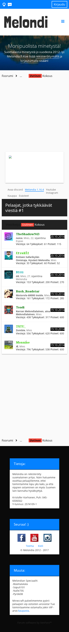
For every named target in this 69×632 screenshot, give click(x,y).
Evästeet (24, 195)
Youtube (51, 189)
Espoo (19, 241)
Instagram (52, 192)
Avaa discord (15, 189)
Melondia (21, 279)
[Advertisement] (34, 115)
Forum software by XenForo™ (34, 622)
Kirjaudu (59, 4)
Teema (30, 546)
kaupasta (23, 610)
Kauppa (12, 195)
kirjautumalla (29, 61)
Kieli (40, 546)
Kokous (33, 225)
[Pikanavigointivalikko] (4, 4)
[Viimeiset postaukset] (10, 4)
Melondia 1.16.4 (34, 189)
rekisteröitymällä (47, 56)
